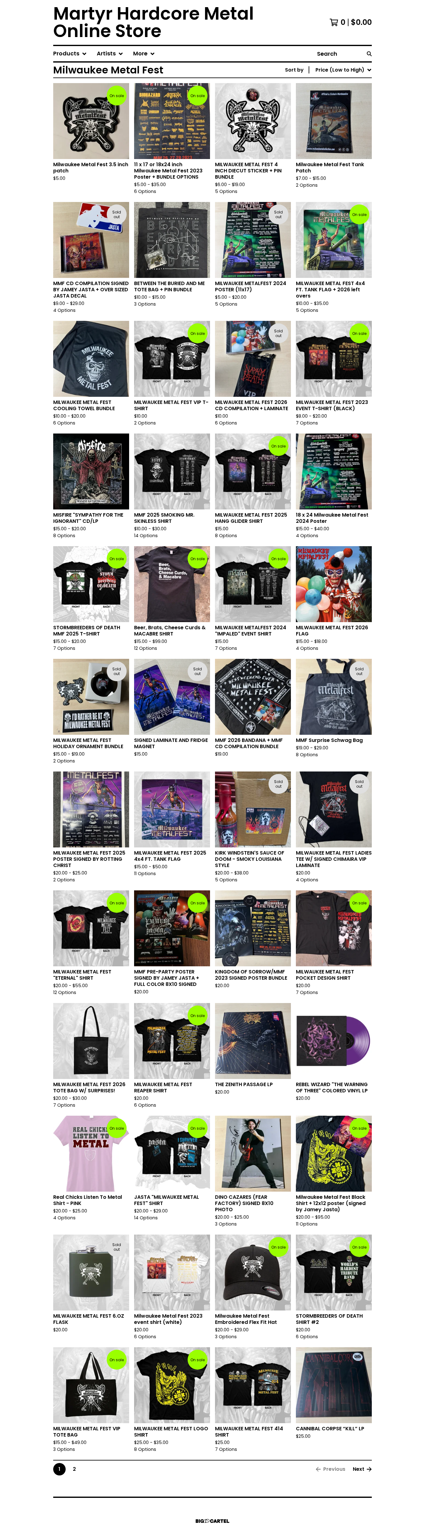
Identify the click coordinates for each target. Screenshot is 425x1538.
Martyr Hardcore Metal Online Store (153, 22)
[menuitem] (70, 53)
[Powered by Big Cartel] (212, 1521)
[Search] (369, 53)
